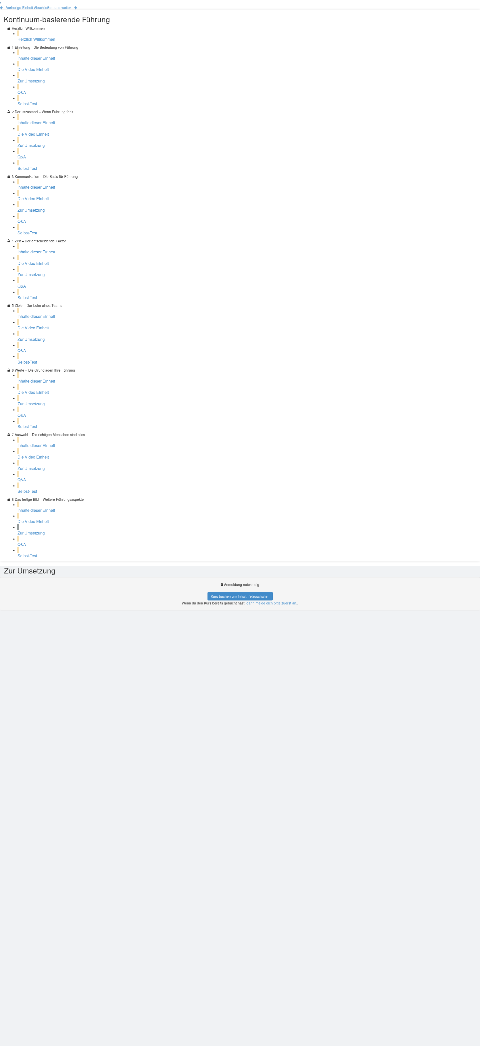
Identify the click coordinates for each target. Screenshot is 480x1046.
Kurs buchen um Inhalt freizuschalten (240, 596)
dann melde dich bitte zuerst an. (271, 602)
